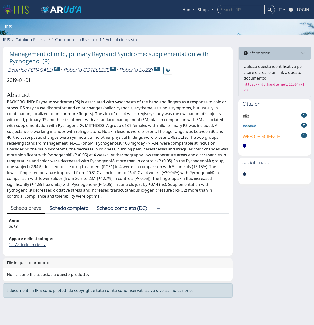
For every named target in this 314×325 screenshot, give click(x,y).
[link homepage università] (61, 9)
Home (188, 9)
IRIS (6, 39)
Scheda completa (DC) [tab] (122, 208)
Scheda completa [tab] (69, 208)
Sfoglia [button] (204, 9)
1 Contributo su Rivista (73, 39)
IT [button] (280, 9)
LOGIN (303, 9)
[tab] (158, 208)
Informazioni (259, 52)
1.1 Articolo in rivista (118, 39)
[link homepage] (18, 9)
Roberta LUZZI (136, 70)
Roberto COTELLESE (86, 70)
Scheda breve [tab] (26, 208)
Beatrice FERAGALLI (30, 70)
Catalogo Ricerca (31, 39)
